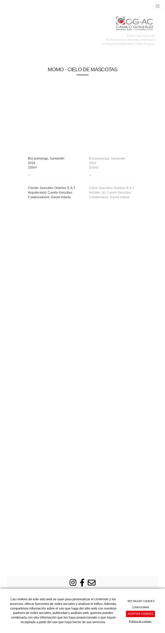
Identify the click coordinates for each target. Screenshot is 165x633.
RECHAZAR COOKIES (141, 601)
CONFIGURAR (140, 607)
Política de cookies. (140, 621)
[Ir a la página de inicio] (2, 6)
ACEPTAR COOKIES (140, 613)
